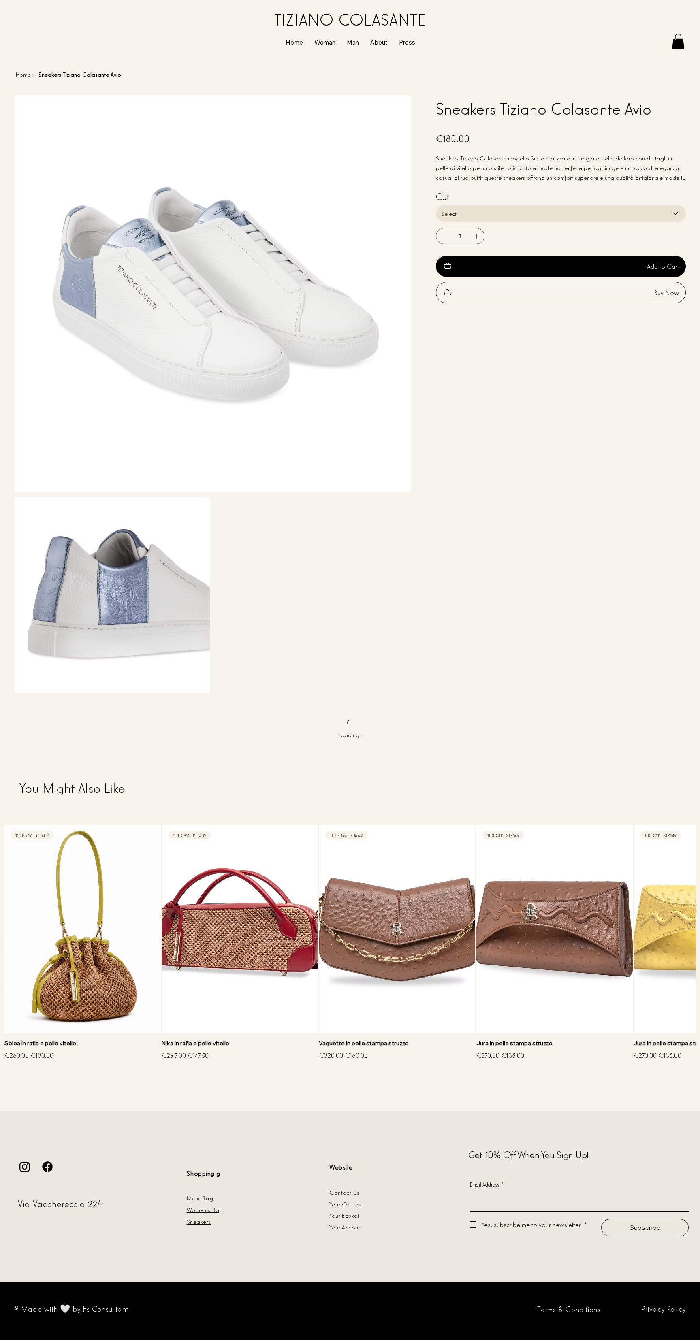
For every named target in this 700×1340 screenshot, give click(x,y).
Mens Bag (200, 1198)
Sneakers (199, 1221)
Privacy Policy (663, 1308)
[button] (678, 41)
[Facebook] (47, 1167)
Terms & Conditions (568, 1309)
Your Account (346, 1227)
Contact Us (344, 1192)
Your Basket (344, 1215)
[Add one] (476, 236)
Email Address (487, 1184)
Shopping (200, 1172)
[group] (350, 943)
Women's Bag (205, 1209)
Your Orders (345, 1204)
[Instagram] (25, 1167)
